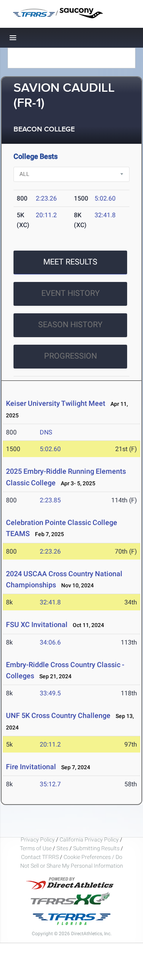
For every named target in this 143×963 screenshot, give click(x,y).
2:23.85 (50, 500)
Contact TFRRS (40, 857)
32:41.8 (105, 215)
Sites (62, 848)
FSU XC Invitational (37, 624)
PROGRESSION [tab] (70, 356)
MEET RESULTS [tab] (70, 261)
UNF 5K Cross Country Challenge (58, 715)
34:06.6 (50, 642)
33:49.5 (50, 693)
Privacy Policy (38, 839)
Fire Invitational (31, 766)
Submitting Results (96, 848)
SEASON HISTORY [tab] (70, 324)
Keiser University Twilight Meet (55, 403)
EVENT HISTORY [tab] (70, 293)
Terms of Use (36, 848)
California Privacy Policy (89, 839)
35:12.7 (50, 784)
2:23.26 (46, 198)
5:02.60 (105, 198)
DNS (46, 432)
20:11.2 (46, 215)
